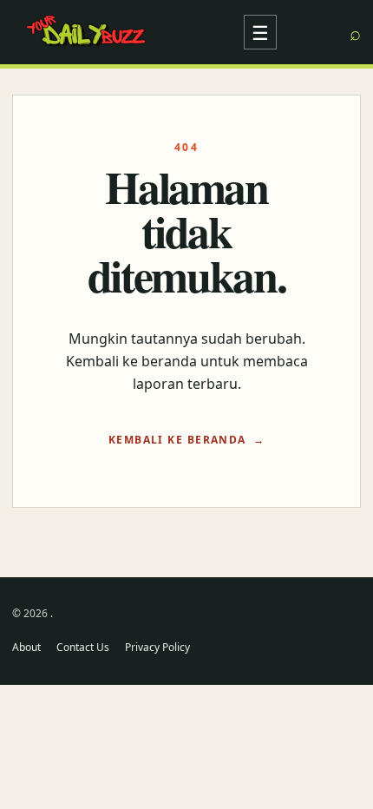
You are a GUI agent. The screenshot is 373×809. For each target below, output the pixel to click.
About (26, 647)
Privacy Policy (157, 647)
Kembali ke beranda (177, 439)
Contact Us (82, 647)
